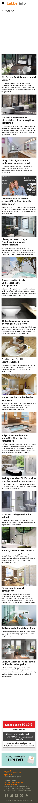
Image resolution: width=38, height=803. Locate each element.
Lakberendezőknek (10, 784)
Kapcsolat (7, 771)
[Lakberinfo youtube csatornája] (21, 795)
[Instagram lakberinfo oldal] (11, 795)
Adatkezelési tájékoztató (13, 773)
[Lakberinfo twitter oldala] (16, 795)
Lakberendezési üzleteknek (13, 782)
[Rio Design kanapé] (19, 747)
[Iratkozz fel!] (19, 765)
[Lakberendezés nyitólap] (16, 3)
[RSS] (26, 795)
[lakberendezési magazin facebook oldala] (6, 795)
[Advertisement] (19, 34)
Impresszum (8, 775)
